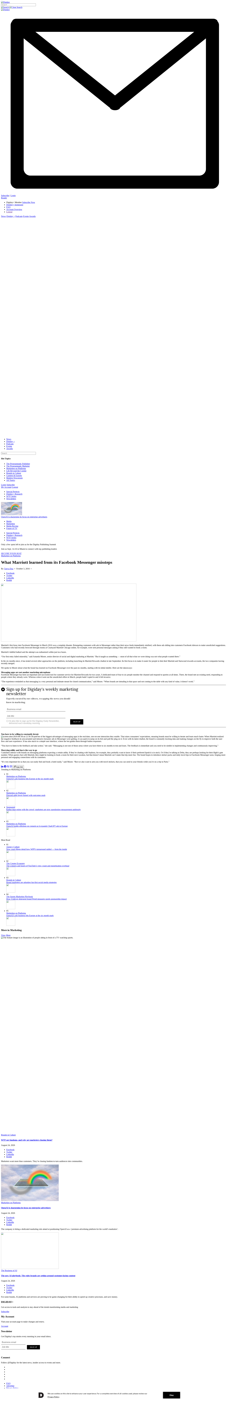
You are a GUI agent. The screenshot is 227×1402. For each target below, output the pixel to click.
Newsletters (11, 499)
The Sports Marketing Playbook (19, 896)
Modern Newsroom (14, 478)
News (3, 216)
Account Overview (14, 209)
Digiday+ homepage (14, 205)
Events (26, 216)
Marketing (10, 524)
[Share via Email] (11, 767)
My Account (6, 487)
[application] (113, 1395)
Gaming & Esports (14, 475)
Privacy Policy (12, 1388)
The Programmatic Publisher (18, 464)
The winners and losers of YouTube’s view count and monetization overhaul (37, 866)
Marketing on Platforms (16, 468)
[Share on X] (8, 767)
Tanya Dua (8, 569)
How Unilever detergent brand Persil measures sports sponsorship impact (36, 899)
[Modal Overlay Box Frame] (113, 708)
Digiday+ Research (14, 494)
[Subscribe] (113, 193)
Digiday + (10, 216)
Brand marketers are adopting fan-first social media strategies (31, 882)
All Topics (10, 480)
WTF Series (11, 496)
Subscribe (5, 195)
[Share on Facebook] (5, 767)
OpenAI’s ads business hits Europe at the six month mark (30, 779)
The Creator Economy (15, 863)
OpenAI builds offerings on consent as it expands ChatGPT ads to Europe (37, 826)
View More (6, 935)
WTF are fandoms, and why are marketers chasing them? (26, 1140)
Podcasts (19, 216)
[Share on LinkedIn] (2, 767)
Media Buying (12, 526)
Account (4, 1326)
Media (9, 521)
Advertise (10, 1386)
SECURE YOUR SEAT (11, 553)
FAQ (8, 207)
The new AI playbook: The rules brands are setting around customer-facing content (38, 1276)
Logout (9, 212)
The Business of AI (9, 1270)
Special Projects (12, 491)
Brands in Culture (13, 473)
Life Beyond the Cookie (16, 471)
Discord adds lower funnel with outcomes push (25, 795)
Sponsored (10, 807)
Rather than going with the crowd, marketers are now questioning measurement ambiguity (43, 809)
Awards (32, 216)
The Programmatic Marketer (18, 466)
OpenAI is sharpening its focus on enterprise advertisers (24, 517)
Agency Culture (13, 847)
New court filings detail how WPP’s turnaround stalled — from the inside (36, 849)
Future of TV (11, 528)
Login (13, 195)
